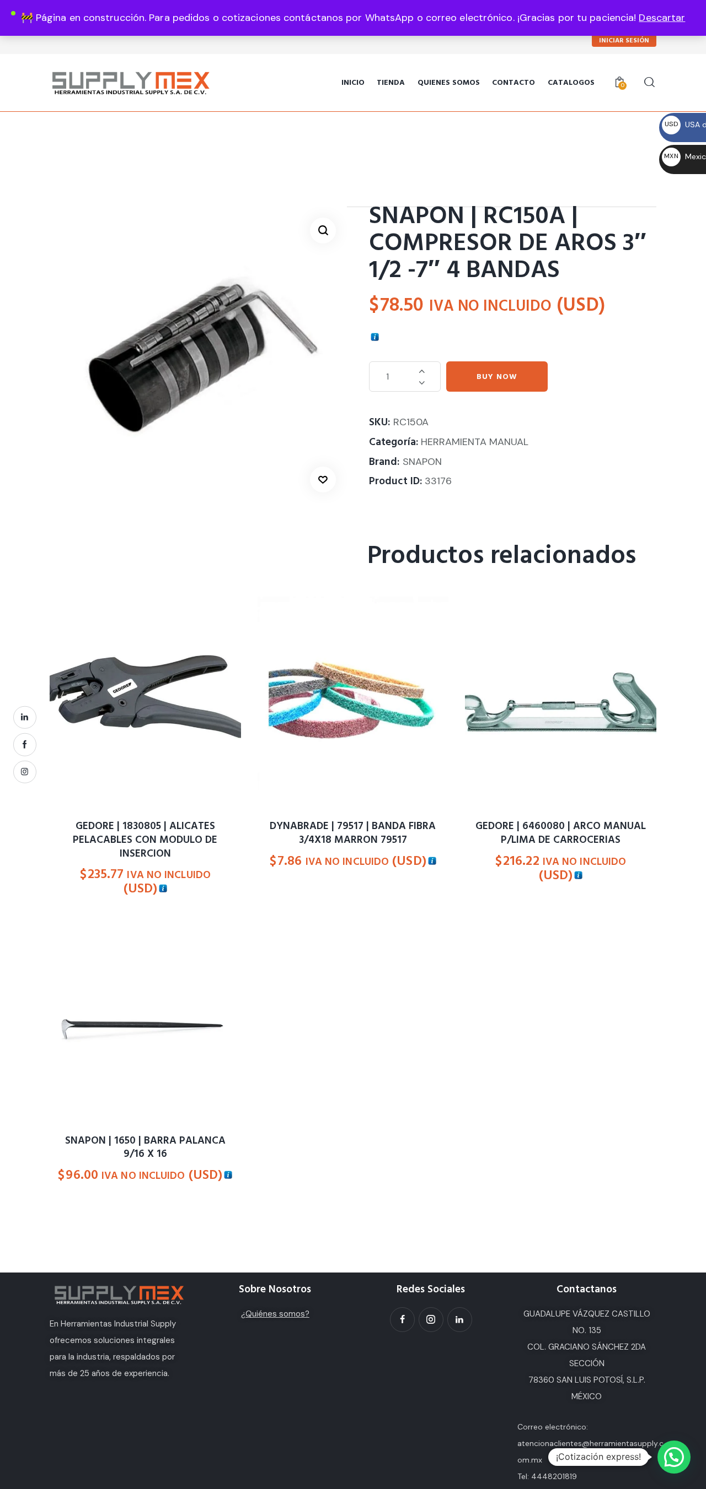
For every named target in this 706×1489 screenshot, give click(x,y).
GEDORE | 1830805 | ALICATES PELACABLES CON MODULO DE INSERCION (145, 840)
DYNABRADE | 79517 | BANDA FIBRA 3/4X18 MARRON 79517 (353, 833)
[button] (323, 230)
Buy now (497, 376)
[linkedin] (24, 717)
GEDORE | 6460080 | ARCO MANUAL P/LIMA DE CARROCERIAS (560, 833)
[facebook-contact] (24, 744)
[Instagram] (431, 1319)
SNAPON (422, 461)
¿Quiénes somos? (275, 1313)
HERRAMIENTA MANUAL (474, 441)
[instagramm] (24, 771)
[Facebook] (402, 1319)
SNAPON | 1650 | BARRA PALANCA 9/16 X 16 (145, 1147)
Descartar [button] (662, 17)
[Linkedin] (459, 1319)
